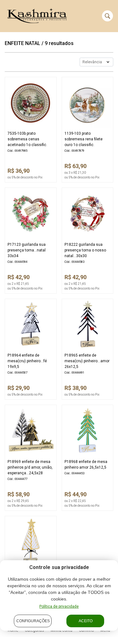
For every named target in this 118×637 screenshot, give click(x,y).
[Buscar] (107, 15)
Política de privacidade (59, 606)
